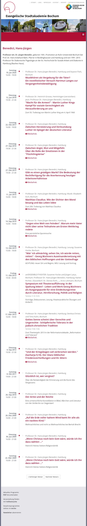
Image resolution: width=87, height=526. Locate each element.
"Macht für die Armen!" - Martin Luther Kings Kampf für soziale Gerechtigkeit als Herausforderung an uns (50, 105)
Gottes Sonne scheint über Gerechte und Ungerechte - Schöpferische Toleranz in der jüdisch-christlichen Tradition (49, 322)
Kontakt (56, 2)
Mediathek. (32, 134)
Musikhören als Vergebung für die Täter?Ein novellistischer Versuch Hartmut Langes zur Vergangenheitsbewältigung (51, 80)
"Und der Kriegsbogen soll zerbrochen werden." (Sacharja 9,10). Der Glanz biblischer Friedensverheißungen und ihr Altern (51, 354)
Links (39, 2)
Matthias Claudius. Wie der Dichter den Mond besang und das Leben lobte (50, 201)
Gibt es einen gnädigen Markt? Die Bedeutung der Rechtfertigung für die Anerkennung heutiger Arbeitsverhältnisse (52, 175)
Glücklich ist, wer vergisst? (39, 376)
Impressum (47, 2)
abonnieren (12, 512)
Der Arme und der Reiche (39, 396)
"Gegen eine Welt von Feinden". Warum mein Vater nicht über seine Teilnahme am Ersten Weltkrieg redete (53, 226)
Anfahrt (63, 2)
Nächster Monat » (52, 477)
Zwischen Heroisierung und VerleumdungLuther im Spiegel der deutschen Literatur (48, 128)
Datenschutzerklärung (76, 2)
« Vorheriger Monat (35, 477)
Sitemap (33, 2)
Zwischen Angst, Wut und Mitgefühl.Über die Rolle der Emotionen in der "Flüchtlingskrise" (45, 151)
